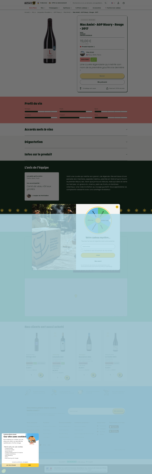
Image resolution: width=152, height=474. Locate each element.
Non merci (98, 261)
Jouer (98, 255)
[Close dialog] (117, 206)
